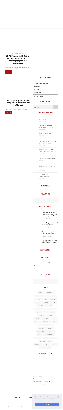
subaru (53, 338)
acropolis (49, 292)
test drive (37, 344)
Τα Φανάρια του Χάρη (40, 83)
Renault (37, 338)
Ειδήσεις (21, 98)
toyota (46, 344)
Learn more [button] (38, 401)
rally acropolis (49, 334)
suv (50, 341)
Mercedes (41, 328)
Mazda (50, 325)
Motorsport (15, 53)
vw (42, 347)
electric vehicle (39, 308)
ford (52, 312)
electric (49, 305)
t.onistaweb (42, 265)
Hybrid (37, 318)
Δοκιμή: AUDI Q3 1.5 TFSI (45, 133)
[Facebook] (42, 201)
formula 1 (41, 315)
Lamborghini (44, 321)
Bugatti (53, 299)
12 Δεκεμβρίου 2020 (47, 227)
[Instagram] (49, 201)
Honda (50, 315)
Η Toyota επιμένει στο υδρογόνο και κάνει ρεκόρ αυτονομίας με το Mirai (50, 214)
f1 (54, 308)
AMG (47, 296)
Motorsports (38, 96)
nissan (50, 328)
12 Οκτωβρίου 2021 (46, 218)
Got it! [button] (47, 404)
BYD (37, 302)
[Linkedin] (45, 281)
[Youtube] (45, 201)
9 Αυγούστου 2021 (46, 245)
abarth (40, 292)
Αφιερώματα (37, 86)
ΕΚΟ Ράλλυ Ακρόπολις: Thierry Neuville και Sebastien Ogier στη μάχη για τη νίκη (47, 151)
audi (54, 296)
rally (38, 334)
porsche (50, 331)
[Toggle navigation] (57, 2)
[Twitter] (39, 281)
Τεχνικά (40, 376)
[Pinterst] (55, 281)
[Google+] (42, 281)
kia (36, 321)
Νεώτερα (21, 53)
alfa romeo (39, 296)
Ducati (41, 305)
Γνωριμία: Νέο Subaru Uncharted (47, 158)
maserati (41, 325)
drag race (45, 302)
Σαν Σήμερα (37, 90)
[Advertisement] (31, 16)
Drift (53, 302)
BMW (45, 299)
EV (49, 308)
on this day (41, 331)
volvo (54, 344)
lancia (54, 321)
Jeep (53, 318)
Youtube (32, 398)
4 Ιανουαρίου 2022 (46, 236)
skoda (45, 338)
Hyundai (46, 318)
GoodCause (32, 407)
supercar (42, 341)
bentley (38, 299)
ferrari (39, 312)
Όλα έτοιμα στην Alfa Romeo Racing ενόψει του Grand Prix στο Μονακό (18, 102)
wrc (48, 347)
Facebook (16, 398)
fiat (46, 312)
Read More (8, 72)
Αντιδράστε (37, 93)
